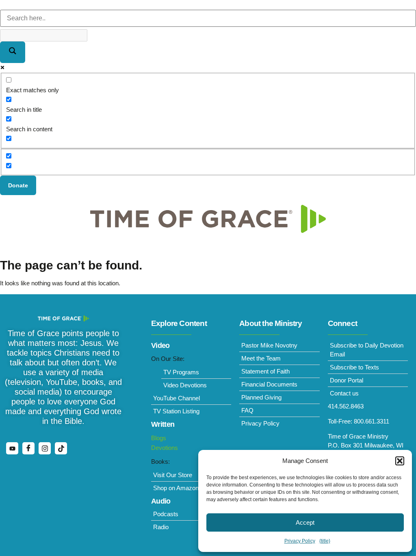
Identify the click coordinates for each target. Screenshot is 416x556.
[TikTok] (61, 448)
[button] (400, 461)
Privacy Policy (299, 541)
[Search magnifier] (12, 52)
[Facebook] (28, 448)
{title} (324, 541)
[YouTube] (12, 448)
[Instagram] (45, 448)
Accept (305, 522)
